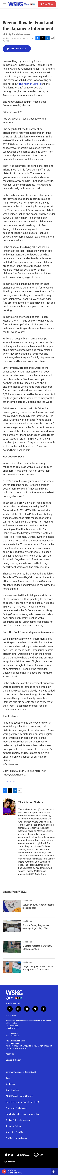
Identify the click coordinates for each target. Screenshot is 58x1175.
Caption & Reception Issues (18, 1120)
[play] (4, 1171)
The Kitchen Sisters (30, 83)
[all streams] (54, 1171)
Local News (27, 901)
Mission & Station (13, 1060)
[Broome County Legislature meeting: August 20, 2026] (12, 926)
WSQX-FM (18, 1046)
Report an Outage (13, 1126)
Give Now (48, 4)
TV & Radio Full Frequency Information (22, 1114)
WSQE (34, 1046)
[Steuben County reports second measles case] (12, 906)
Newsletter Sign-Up (14, 1132)
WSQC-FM (48, 1046)
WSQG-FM (27, 1046)
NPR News (10, 782)
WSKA (23, 1048)
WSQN (8, 1048)
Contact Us (10, 1084)
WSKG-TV (16, 1048)
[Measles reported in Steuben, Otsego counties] (12, 947)
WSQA (40, 1046)
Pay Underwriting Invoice (16, 1138)
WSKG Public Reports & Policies (19, 1096)
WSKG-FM (9, 1046)
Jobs (8, 1078)
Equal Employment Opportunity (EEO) (22, 1102)
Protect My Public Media (16, 1108)
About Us (10, 1054)
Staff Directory (12, 1090)
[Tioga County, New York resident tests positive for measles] (12, 967)
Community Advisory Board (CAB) (21, 1072)
